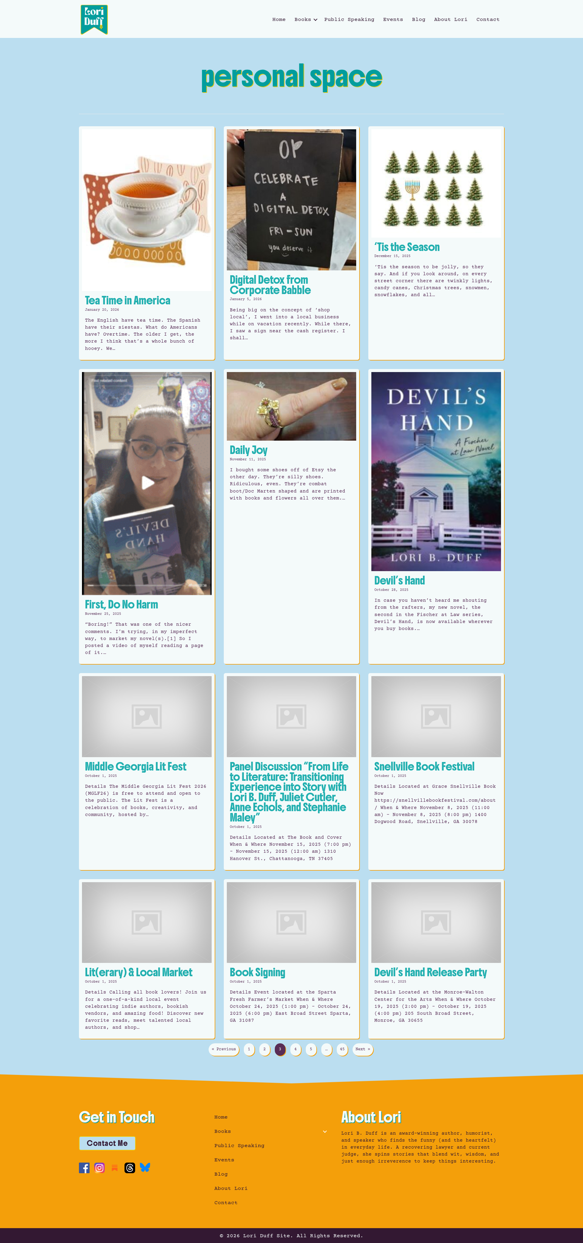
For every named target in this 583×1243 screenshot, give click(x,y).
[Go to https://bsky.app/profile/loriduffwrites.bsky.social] (145, 1167)
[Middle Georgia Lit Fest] (147, 771)
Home (279, 20)
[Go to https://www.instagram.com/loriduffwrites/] (99, 1168)
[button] (315, 20)
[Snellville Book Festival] (436, 771)
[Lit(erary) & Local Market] (147, 959)
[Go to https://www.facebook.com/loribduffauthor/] (84, 1168)
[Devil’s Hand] (436, 516)
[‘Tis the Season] (436, 243)
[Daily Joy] (292, 516)
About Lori (451, 20)
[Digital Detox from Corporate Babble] (292, 243)
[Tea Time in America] (147, 243)
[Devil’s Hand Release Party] (436, 959)
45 (342, 1049)
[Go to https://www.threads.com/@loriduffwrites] (129, 1168)
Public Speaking (349, 20)
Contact (488, 20)
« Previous (224, 1049)
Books (303, 20)
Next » (363, 1049)
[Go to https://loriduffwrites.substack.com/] (114, 1168)
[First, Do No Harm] (147, 516)
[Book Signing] (292, 959)
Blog (418, 20)
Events (393, 20)
